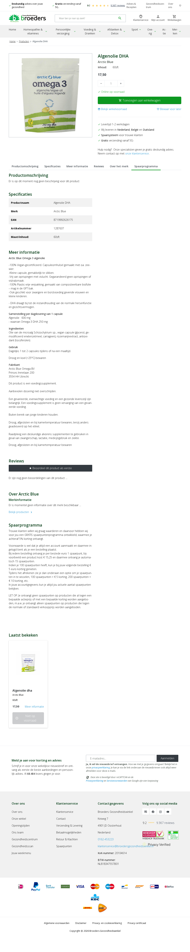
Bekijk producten (21, 512)
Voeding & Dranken (92, 31)
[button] (112, 109)
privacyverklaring (101, 767)
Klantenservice (64, 812)
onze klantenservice (137, 153)
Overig (151, 31)
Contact (61, 818)
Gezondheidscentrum (155, 5)
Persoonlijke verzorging (66, 31)
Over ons (170, 5)
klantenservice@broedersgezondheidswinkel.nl (125, 846)
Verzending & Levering (69, 825)
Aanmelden (167, 758)
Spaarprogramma (146, 166)
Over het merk (119, 166)
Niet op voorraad (25, 718)
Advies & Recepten (131, 5)
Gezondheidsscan (22, 846)
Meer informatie (77, 166)
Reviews (99, 166)
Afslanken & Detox (116, 31)
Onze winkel (19, 818)
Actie (164, 31)
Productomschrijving (25, 166)
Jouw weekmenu (21, 853)
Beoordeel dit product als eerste (50, 468)
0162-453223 (106, 839)
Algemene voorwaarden (56, 923)
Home (12, 29)
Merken (176, 31)
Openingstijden (21, 825)
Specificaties (52, 166)
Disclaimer (80, 923)
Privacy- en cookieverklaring (107, 923)
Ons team (18, 832)
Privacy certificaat (137, 923)
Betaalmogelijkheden (68, 832)
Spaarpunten (64, 846)
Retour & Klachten (67, 839)
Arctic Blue (105, 62)
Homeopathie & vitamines (35, 31)
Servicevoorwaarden (117, 780)
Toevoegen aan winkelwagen (139, 100)
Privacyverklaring (94, 780)
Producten (24, 41)
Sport (136, 29)
